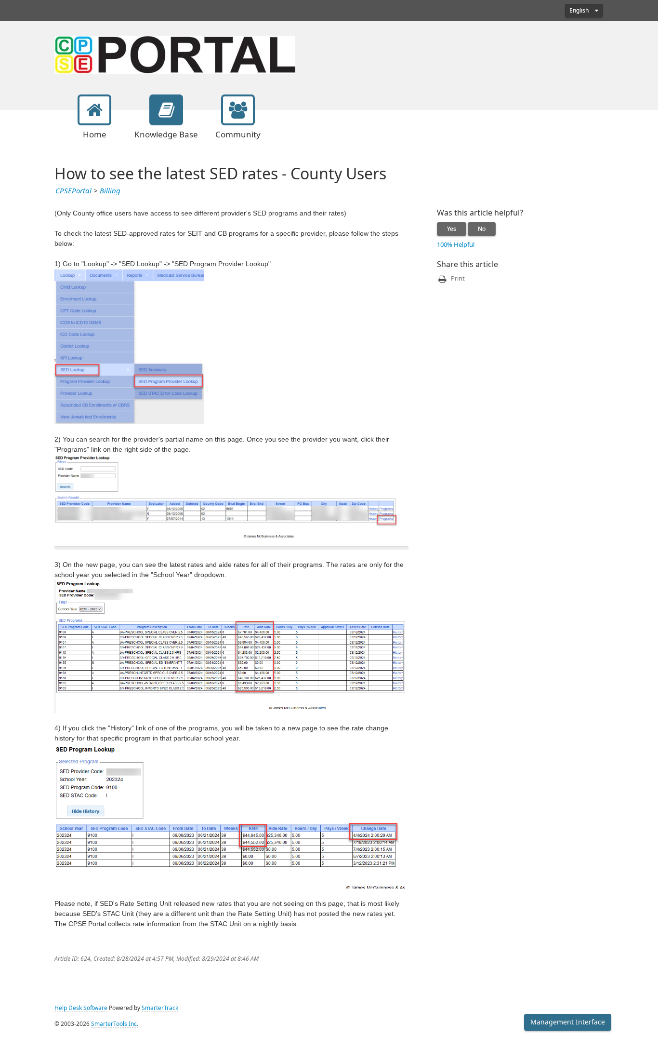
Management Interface (567, 1022)
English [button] (579, 10)
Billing (110, 191)
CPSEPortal (73, 191)
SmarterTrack (160, 1008)
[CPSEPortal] (174, 53)
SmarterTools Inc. (114, 1024)
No (482, 229)
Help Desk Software (80, 1008)
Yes (451, 229)
